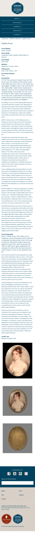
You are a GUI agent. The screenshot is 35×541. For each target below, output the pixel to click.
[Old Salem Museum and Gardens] (7, 519)
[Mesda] (18, 519)
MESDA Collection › (16, 38)
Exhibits (17, 27)
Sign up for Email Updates (8, 479)
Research (17, 31)
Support (17, 35)
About (17, 19)
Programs (17, 23)
